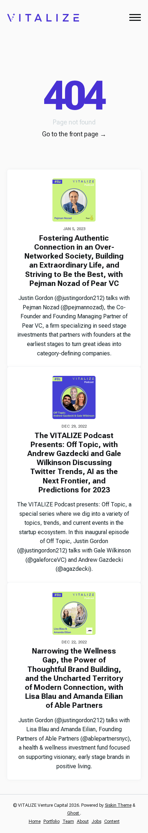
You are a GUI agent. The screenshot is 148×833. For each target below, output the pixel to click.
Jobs (96, 821)
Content (112, 821)
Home (35, 821)
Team (68, 821)
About (83, 821)
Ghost (73, 813)
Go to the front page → (74, 134)
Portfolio (51, 821)
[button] (135, 17)
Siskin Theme (118, 805)
